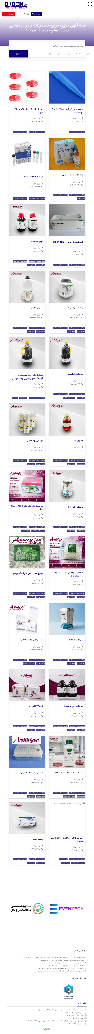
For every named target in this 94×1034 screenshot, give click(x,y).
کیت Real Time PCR (33, 177)
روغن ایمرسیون (36, 241)
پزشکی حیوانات (41, 265)
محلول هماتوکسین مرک (73, 706)
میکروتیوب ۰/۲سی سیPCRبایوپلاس (27, 573)
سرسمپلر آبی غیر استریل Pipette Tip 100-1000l (67, 111)
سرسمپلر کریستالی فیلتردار (32, 772)
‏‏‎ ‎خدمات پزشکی (81, 199)
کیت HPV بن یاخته (35, 706)
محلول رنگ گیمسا (75, 374)
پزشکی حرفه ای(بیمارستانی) (20, 132)
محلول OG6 (78, 440)
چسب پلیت (38, 839)
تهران (75, 118)
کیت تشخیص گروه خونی (72, 175)
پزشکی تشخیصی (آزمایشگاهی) (77, 132)
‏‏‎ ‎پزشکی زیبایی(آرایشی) (69, 398)
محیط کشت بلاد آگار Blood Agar (68, 772)
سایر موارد (14, 398)
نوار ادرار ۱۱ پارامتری (75, 640)
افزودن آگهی (10, 14)
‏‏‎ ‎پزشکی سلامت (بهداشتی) (38, 531)
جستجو (19, 53)
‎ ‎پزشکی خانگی (31, 265)
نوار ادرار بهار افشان (35, 440)
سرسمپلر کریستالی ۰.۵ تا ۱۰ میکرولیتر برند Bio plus (68, 574)
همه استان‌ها (36, 14)
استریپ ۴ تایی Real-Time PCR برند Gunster (67, 839)
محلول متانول (37, 308)
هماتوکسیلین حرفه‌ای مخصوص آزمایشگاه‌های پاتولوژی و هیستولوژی (27, 376)
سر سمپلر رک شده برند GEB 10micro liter (27, 507)
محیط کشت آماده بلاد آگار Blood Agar (29, 111)
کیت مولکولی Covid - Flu (32, 640)
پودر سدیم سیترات (75, 308)
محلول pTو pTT (75, 507)
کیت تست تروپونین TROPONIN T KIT (68, 243)
